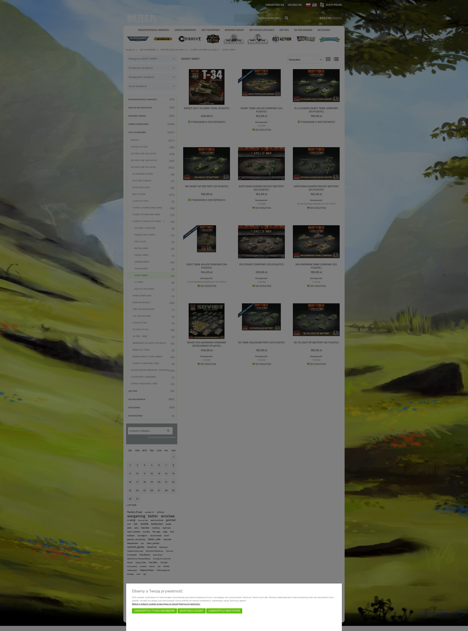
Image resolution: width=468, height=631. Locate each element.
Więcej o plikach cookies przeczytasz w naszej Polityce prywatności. (166, 603)
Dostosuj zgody (191, 610)
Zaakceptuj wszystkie (224, 610)
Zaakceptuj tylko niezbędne (154, 610)
